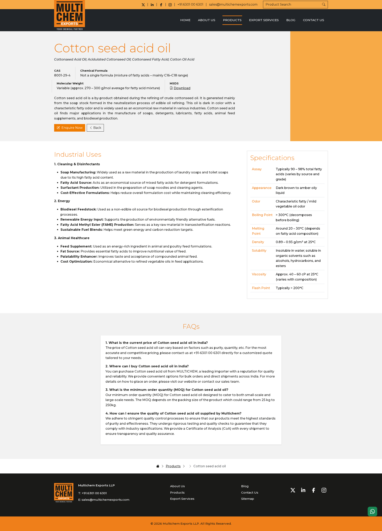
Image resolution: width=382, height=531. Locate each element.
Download (182, 88)
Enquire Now (72, 128)
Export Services (264, 20)
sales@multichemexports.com (233, 4)
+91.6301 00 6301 (190, 4)
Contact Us (313, 20)
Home (185, 20)
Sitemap (247, 499)
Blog (290, 20)
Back (97, 128)
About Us (206, 20)
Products (232, 20)
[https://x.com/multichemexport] (143, 4)
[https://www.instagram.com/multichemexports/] (170, 4)
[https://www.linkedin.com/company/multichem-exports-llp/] (152, 4)
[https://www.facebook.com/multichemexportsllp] (161, 4)
